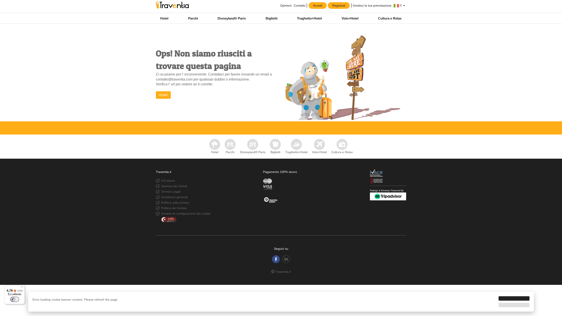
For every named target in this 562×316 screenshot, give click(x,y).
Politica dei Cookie (174, 208)
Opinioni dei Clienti (174, 186)
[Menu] (22, 288)
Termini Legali (170, 191)
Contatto (300, 5)
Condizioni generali (174, 197)
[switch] (14, 299)
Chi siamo (168, 180)
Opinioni (285, 5)
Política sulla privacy (175, 202)
